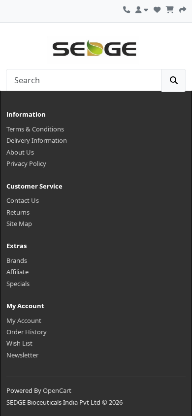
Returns (18, 212)
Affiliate (17, 271)
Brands (16, 260)
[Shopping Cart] (170, 8)
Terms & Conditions (35, 129)
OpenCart (57, 390)
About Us (20, 152)
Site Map (19, 223)
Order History (26, 331)
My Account (23, 320)
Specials (18, 283)
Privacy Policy (26, 163)
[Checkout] (182, 8)
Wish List (19, 343)
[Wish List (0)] (157, 8)
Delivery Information (36, 140)
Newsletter (22, 355)
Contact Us (22, 200)
